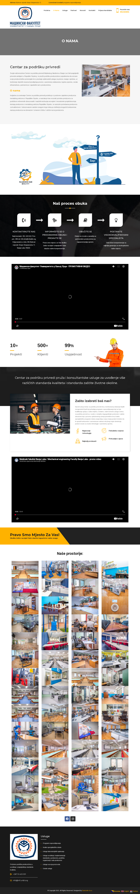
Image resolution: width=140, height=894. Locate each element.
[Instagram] (72, 818)
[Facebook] (67, 818)
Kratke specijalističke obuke (52, 847)
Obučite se (85, 231)
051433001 (124, 12)
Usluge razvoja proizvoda (51, 864)
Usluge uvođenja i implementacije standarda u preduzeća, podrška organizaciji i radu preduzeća (54, 858)
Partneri (74, 10)
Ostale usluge (47, 868)
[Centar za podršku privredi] (25, 17)
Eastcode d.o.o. (87, 890)
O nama (56, 10)
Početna (47, 10)
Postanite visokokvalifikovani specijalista (116, 234)
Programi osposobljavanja (52, 843)
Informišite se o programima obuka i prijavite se (54, 234)
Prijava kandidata (105, 10)
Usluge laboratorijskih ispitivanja (53, 851)
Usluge (65, 10)
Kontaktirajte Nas (24, 231)
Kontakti (92, 10)
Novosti (83, 10)
